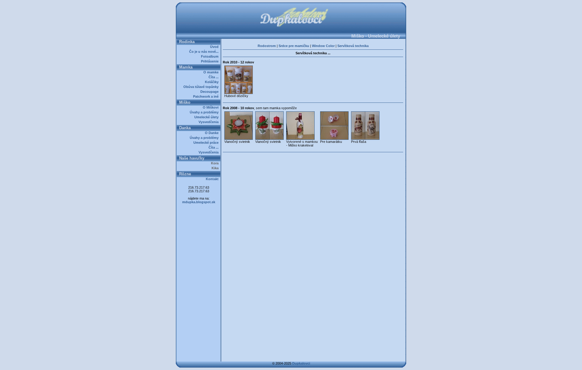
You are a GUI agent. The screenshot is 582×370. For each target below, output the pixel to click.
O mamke (211, 72)
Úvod (215, 47)
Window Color (323, 46)
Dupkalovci (301, 363)
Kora (215, 163)
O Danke (212, 133)
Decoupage (210, 91)
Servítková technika (353, 46)
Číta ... (214, 77)
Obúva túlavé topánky (201, 87)
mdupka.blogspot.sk (198, 202)
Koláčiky (212, 82)
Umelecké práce (206, 142)
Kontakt (213, 179)
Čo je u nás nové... (204, 51)
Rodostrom (267, 46)
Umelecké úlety (207, 117)
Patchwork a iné (206, 96)
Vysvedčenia (209, 122)
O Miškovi (211, 107)
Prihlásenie (210, 61)
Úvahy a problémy (205, 112)
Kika (216, 168)
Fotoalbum (210, 56)
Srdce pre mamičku (294, 46)
